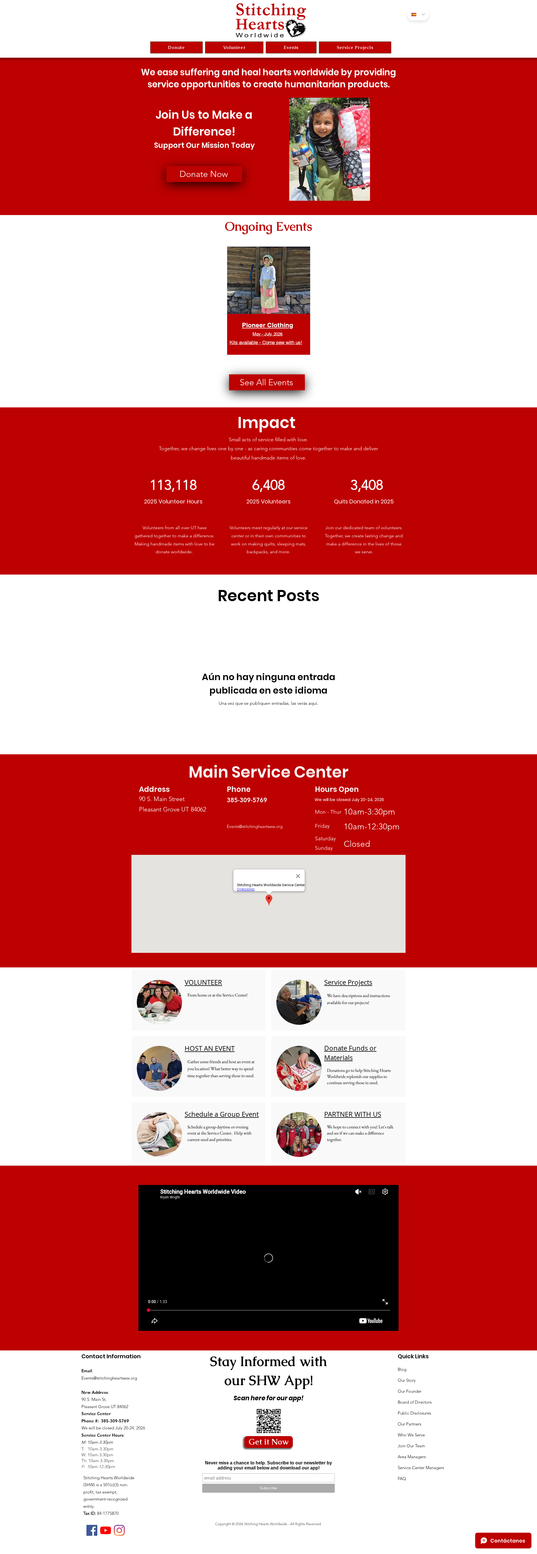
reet (180, 799)
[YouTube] (105, 1530)
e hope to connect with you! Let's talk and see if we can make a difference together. (360, 1133)
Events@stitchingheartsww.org (254, 826)
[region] (268, 310)
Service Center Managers (421, 1467)
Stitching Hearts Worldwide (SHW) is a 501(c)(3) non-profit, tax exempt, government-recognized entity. (108, 1492)
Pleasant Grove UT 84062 (172, 809)
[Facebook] (91, 1530)
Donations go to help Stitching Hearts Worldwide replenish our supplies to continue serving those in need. (359, 1076)
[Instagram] (119, 1530)
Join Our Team (411, 1445)
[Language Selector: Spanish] (418, 14)
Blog (402, 1369)
